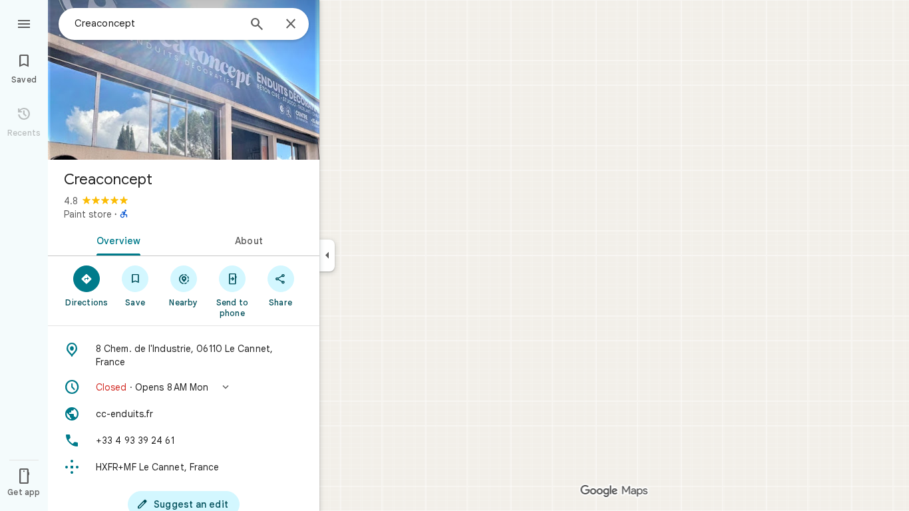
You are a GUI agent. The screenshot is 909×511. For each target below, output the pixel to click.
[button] (183, 387)
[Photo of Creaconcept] (183, 80)
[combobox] (156, 23)
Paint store (88, 214)
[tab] (116, 240)
